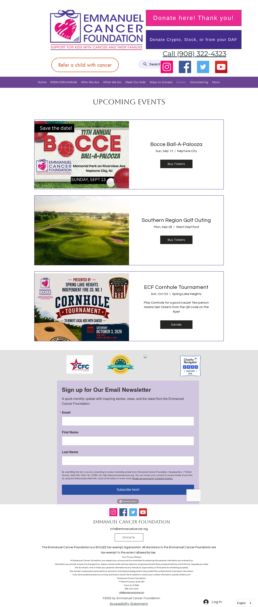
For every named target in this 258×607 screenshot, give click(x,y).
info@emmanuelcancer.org (129, 528)
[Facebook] (185, 67)
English (241, 603)
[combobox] (244, 603)
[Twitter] (203, 67)
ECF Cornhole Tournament (176, 287)
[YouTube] (221, 67)
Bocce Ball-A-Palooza (176, 144)
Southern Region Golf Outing (176, 220)
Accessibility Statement (129, 604)
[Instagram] (167, 67)
